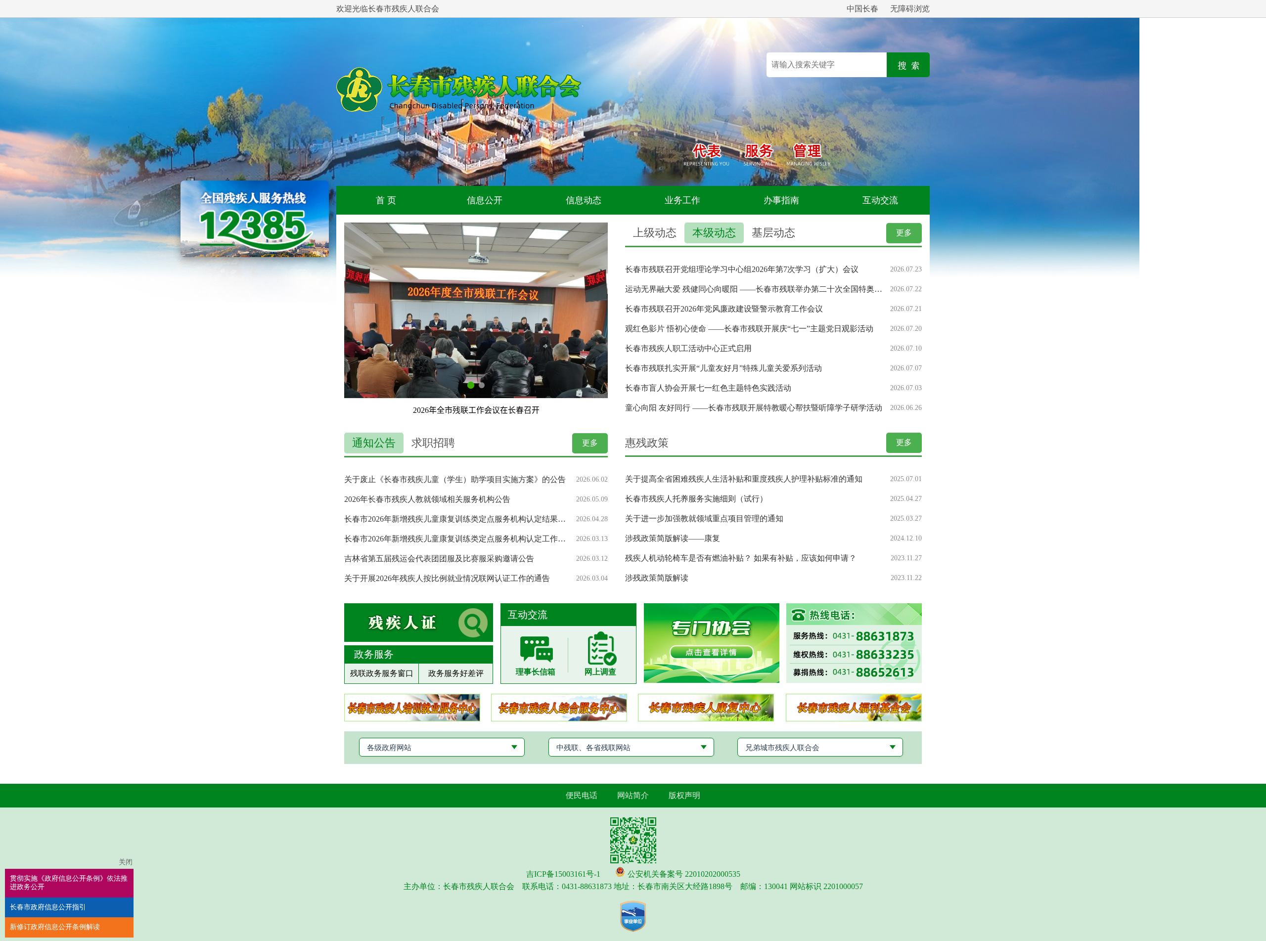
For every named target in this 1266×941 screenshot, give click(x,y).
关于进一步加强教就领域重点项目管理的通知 (704, 518)
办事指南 (781, 200)
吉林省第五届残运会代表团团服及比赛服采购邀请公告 (439, 558)
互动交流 (880, 200)
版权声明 (684, 795)
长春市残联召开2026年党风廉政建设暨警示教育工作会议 (724, 309)
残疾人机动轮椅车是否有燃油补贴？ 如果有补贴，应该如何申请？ (741, 558)
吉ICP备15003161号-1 (563, 874)
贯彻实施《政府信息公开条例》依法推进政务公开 (69, 883)
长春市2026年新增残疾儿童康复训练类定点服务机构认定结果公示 (456, 519)
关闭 (126, 862)
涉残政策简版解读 (656, 578)
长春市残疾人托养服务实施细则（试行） (696, 498)
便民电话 (581, 795)
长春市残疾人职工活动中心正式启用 (688, 348)
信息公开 (484, 200)
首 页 (386, 200)
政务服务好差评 (456, 673)
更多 (904, 232)
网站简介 (633, 795)
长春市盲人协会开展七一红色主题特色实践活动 (708, 388)
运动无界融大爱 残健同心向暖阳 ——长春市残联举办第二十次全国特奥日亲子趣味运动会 (754, 289)
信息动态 (583, 200)
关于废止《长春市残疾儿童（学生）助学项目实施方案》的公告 (455, 479)
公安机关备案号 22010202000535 (684, 874)
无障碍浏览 (910, 8)
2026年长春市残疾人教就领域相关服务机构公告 (427, 499)
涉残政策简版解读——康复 (672, 538)
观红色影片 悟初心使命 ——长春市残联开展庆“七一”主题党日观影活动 (749, 328)
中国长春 (862, 8)
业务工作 (682, 200)
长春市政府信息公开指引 (48, 907)
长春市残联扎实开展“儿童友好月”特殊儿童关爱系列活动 (723, 368)
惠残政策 (647, 443)
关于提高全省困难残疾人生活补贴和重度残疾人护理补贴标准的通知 (743, 479)
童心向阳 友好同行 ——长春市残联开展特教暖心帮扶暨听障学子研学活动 (753, 407)
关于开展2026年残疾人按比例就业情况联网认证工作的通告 (447, 578)
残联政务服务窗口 (381, 673)
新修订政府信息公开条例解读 (55, 927)
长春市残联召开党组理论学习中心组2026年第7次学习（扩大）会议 (742, 269)
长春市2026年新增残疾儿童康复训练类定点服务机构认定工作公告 (456, 539)
